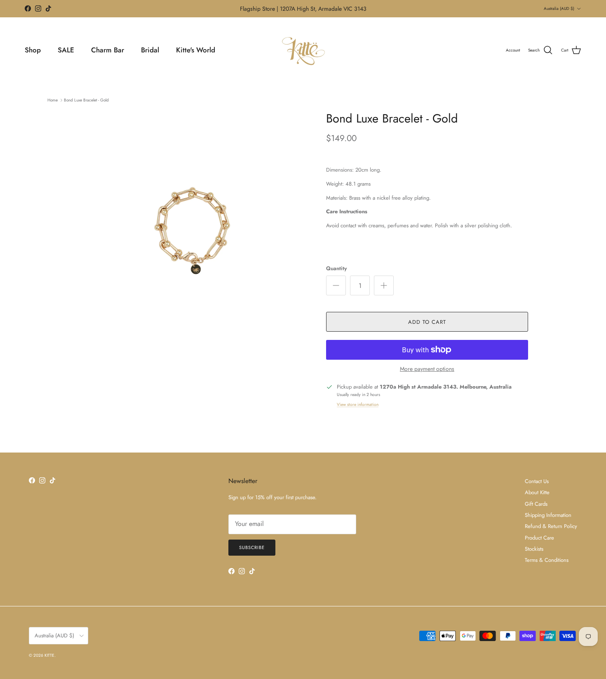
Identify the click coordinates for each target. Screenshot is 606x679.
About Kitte (537, 492)
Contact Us (537, 481)
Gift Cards (536, 504)
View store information (357, 404)
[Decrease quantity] (336, 285)
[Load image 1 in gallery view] (193, 226)
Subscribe (252, 547)
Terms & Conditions (546, 560)
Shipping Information (548, 515)
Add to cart (427, 322)
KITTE (49, 655)
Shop (33, 50)
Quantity (336, 268)
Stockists (534, 549)
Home (52, 100)
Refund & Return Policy (551, 526)
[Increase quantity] (384, 285)
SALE (66, 50)
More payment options (427, 369)
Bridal (150, 50)
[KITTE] (303, 50)
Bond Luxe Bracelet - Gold (86, 100)
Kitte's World (195, 50)
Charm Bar (107, 50)
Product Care (539, 538)
